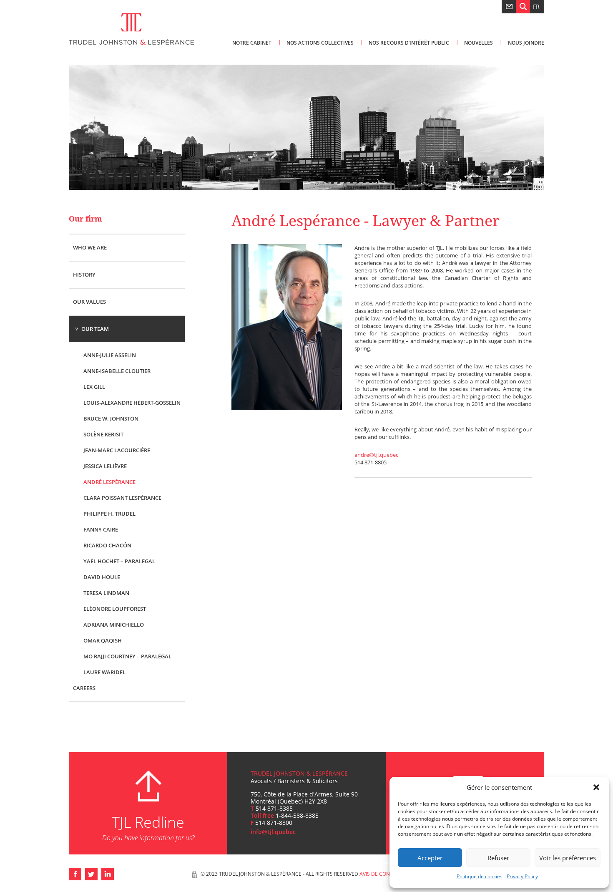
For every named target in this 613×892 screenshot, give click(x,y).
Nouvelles (478, 42)
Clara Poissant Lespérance (122, 497)
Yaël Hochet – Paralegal (119, 560)
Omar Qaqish (102, 640)
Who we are (90, 247)
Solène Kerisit (103, 434)
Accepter (429, 858)
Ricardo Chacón (107, 545)
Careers (84, 688)
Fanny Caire (100, 529)
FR (536, 6)
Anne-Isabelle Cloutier (117, 370)
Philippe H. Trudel (109, 513)
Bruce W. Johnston (110, 418)
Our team (95, 329)
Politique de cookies (479, 876)
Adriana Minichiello (113, 624)
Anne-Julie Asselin (109, 354)
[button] (596, 787)
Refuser (498, 858)
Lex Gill (94, 386)
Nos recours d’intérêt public (409, 42)
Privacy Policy (522, 876)
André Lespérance (109, 481)
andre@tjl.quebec (376, 455)
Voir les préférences (567, 858)
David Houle (101, 576)
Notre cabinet (251, 42)
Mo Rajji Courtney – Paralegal (127, 656)
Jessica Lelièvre (105, 465)
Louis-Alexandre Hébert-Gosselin (132, 402)
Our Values (89, 301)
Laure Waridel (104, 671)
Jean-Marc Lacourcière (116, 449)
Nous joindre (526, 42)
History (84, 274)
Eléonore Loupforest (114, 608)
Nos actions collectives (320, 42)
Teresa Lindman (106, 592)
